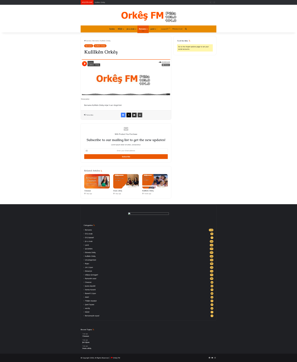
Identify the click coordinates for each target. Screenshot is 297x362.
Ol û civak (98, 2)
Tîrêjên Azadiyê (91, 301)
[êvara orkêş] (126, 181)
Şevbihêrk (88, 249)
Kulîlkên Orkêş (100, 46)
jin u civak (130, 29)
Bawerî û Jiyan (90, 293)
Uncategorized (90, 260)
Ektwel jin (88, 271)
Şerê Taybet (89, 304)
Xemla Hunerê (90, 290)
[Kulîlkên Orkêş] (155, 181)
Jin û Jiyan (89, 267)
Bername (142, 29)
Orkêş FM (116, 358)
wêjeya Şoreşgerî (91, 275)
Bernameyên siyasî (92, 316)
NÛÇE (120, 29)
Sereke (112, 29)
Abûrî (87, 297)
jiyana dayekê (90, 286)
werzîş (87, 308)
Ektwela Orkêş (90, 252)
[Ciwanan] (97, 181)
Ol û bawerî (89, 238)
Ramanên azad (90, 278)
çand (152, 29)
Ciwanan (87, 191)
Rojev (87, 264)
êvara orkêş (117, 191)
